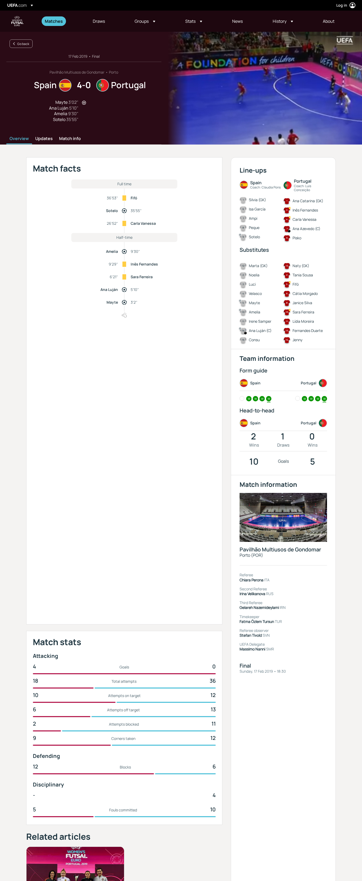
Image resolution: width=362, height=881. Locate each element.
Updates (44, 138)
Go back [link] (23, 44)
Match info (70, 138)
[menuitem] (62, 21)
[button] (145, 21)
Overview (19, 138)
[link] (53, 21)
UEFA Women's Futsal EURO (17, 21)
